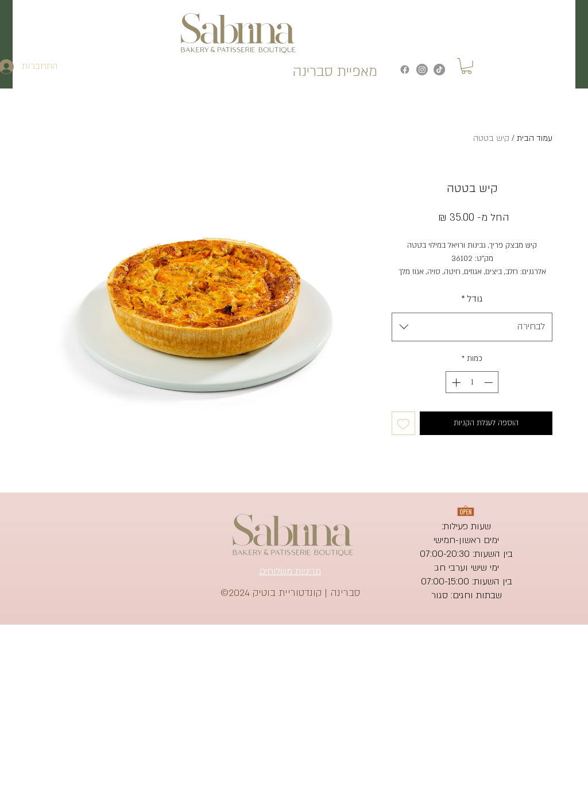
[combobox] (472, 327)
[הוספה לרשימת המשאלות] (403, 423)
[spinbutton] (472, 382)
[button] (466, 66)
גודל (472, 299)
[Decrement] (489, 382)
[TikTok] (439, 69)
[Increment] (455, 382)
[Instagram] (422, 69)
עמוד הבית (534, 138)
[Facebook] (405, 69)
